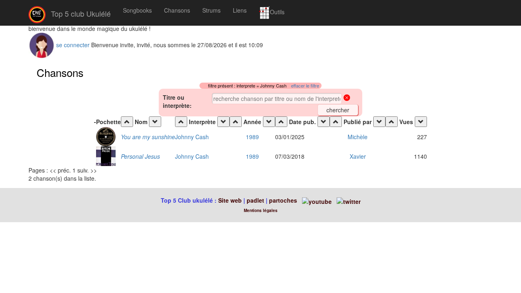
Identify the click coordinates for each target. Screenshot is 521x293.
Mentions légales (261, 210)
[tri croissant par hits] (391, 121)
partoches (283, 200)
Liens (240, 10)
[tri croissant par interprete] (181, 121)
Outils (277, 12)
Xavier (358, 156)
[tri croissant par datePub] (281, 121)
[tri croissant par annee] (236, 121)
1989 (252, 137)
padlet (256, 200)
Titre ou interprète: (177, 101)
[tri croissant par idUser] (336, 121)
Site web (230, 200)
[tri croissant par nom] (127, 121)
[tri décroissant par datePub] (323, 121)
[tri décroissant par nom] (155, 121)
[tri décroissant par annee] (269, 121)
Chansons (177, 10)
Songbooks (137, 10)
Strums (211, 10)
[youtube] (316, 200)
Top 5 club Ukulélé (80, 13)
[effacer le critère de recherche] (347, 98)
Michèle (358, 137)
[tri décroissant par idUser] (379, 121)
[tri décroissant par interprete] (223, 121)
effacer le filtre (305, 86)
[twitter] (349, 200)
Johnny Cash (192, 137)
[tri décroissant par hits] (421, 121)
